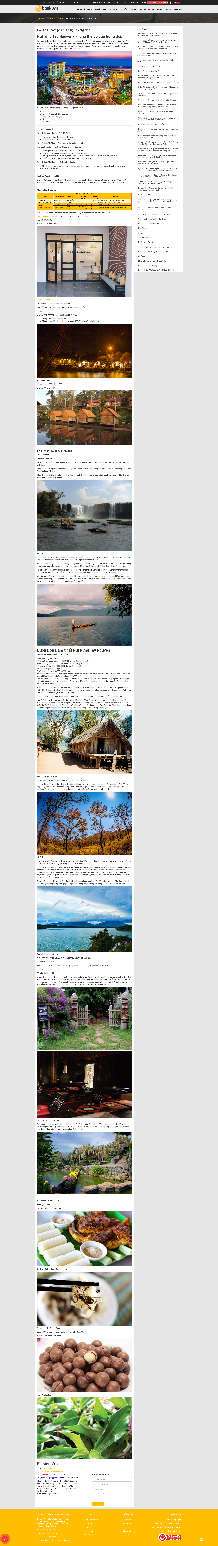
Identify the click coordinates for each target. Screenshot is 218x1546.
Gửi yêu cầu (98, 1504)
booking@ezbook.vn (49, 1533)
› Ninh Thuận (142, 228)
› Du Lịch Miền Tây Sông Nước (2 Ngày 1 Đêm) (155, 270)
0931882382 (153, 2)
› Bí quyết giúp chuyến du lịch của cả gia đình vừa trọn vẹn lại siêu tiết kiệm (156, 163)
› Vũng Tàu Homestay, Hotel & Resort (152, 219)
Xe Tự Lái (90, 1527)
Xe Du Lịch (90, 1523)
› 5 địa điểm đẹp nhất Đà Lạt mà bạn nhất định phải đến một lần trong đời (158, 88)
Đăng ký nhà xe (164, 9)
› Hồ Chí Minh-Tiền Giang (147, 266)
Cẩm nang (124, 2)
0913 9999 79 (59, 1475)
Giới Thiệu (96, 2)
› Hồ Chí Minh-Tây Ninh (146, 242)
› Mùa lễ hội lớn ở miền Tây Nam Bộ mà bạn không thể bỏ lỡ (157, 112)
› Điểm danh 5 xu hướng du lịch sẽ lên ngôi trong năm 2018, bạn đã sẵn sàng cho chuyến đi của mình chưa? (158, 201)
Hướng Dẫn (107, 2)
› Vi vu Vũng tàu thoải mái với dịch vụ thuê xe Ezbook (155, 209)
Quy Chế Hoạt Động (174, 1520)
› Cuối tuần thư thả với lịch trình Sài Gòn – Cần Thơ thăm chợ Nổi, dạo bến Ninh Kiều (157, 77)
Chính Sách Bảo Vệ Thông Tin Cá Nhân (167, 1523)
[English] (178, 2)
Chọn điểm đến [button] (84, 9)
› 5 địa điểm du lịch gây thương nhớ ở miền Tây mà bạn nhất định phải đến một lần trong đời (157, 150)
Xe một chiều (100, 9)
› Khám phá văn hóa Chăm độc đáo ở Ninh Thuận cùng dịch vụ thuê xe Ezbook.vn (156, 156)
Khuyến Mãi (127, 1531)
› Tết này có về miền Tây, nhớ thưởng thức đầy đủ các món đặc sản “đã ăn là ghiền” (157, 176)
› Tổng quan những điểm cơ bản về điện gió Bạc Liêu (156, 61)
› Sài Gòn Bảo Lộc (144, 238)
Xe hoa (134, 9)
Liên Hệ (143, 2)
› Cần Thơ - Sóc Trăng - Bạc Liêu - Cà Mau (154, 252)
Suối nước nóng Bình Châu (52, 1471)
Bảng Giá (178, 9)
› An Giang (141, 256)
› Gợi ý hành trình (144, 195)
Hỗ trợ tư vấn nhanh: (51, 1475)
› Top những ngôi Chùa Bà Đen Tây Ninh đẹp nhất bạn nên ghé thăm (157, 54)
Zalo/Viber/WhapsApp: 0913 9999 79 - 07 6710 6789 (57, 1478)
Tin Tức (115, 2)
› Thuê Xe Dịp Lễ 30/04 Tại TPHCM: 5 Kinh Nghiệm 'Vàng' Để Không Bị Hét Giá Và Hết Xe (157, 41)
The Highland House (45, 216)
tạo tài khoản (74, 2)
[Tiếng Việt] (175, 2)
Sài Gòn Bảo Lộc (48, 1468)
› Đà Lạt (140, 233)
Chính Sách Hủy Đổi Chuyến (171, 1531)
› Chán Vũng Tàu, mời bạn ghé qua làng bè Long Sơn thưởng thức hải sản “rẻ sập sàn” (158, 119)
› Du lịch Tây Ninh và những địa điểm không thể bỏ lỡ (158, 82)
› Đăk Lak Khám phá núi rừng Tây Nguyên (153, 214)
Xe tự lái (124, 9)
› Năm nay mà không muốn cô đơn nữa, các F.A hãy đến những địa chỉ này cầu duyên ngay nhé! (157, 169)
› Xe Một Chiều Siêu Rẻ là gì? (148, 67)
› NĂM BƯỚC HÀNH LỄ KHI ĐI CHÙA (150, 124)
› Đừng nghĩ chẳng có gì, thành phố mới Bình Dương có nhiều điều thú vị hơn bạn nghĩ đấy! (157, 143)
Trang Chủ (41, 18)
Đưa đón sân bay (147, 9)
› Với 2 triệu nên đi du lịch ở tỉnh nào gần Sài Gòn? (157, 100)
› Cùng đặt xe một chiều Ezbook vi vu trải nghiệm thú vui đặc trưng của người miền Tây (156, 106)
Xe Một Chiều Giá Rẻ (90, 1520)
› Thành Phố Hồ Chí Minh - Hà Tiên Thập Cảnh (155, 247)
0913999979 (164, 2)
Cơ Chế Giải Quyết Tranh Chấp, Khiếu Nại (166, 1527)
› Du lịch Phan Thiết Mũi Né (148, 224)
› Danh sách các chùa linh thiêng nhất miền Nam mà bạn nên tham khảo (156, 137)
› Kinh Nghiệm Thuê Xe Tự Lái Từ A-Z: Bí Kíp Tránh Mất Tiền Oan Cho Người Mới (157, 35)
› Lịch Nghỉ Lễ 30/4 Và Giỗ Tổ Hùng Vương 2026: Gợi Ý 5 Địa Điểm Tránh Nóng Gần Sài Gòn (157, 48)
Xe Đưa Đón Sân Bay (90, 1535)
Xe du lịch (113, 9)
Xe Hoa (90, 1531)
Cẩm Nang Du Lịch (55, 18)
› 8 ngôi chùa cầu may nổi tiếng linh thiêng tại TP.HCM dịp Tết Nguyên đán (155, 182)
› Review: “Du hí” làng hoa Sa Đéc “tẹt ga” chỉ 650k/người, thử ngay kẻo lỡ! (155, 189)
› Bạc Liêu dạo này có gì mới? (148, 71)
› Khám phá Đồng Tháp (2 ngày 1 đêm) (152, 261)
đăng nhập (62, 2)
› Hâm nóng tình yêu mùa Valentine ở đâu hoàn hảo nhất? (157, 130)
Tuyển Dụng (135, 2)
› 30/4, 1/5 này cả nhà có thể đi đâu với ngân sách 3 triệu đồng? (158, 94)
